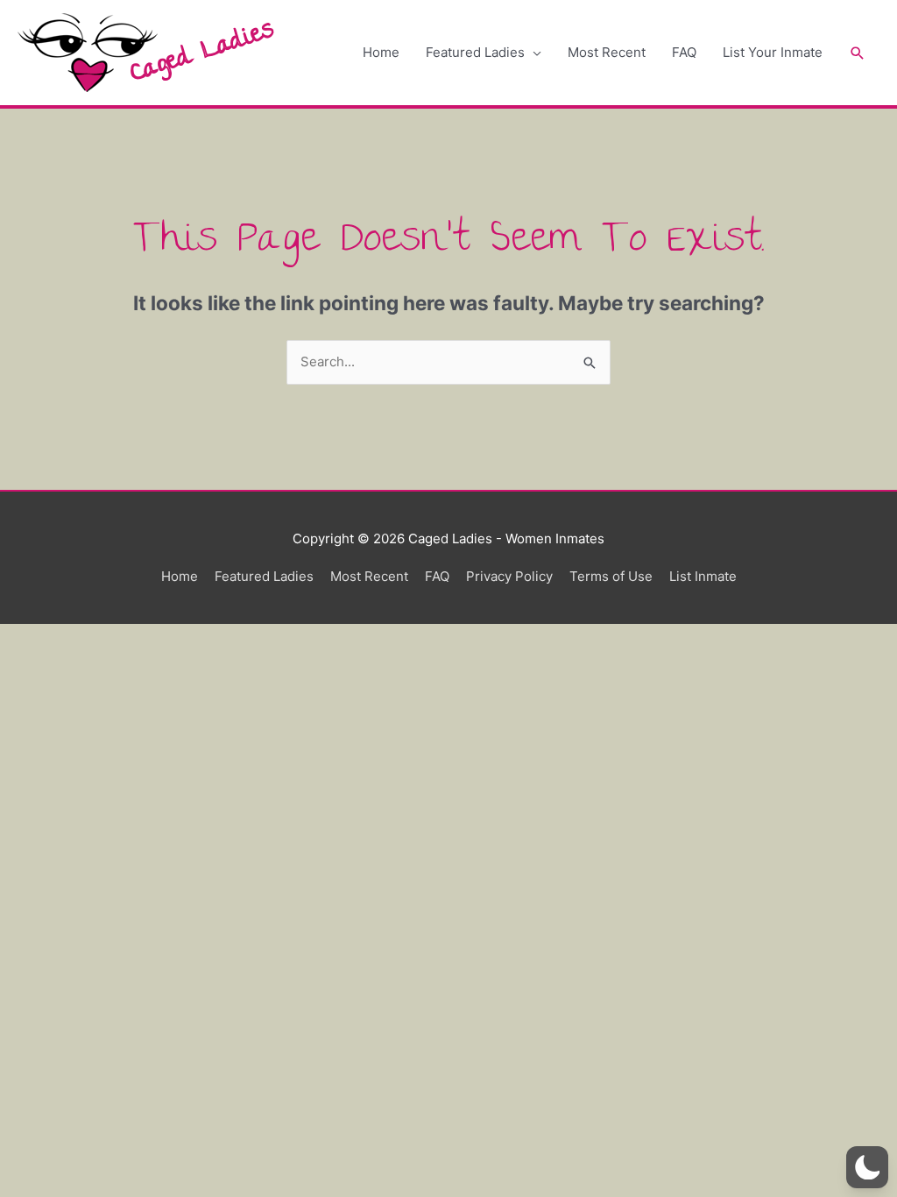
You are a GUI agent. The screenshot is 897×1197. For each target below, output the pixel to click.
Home (381, 52)
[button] (857, 53)
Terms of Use (611, 576)
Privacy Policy (509, 576)
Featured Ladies (475, 52)
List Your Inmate (773, 52)
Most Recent (607, 52)
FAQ (684, 52)
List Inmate (703, 576)
